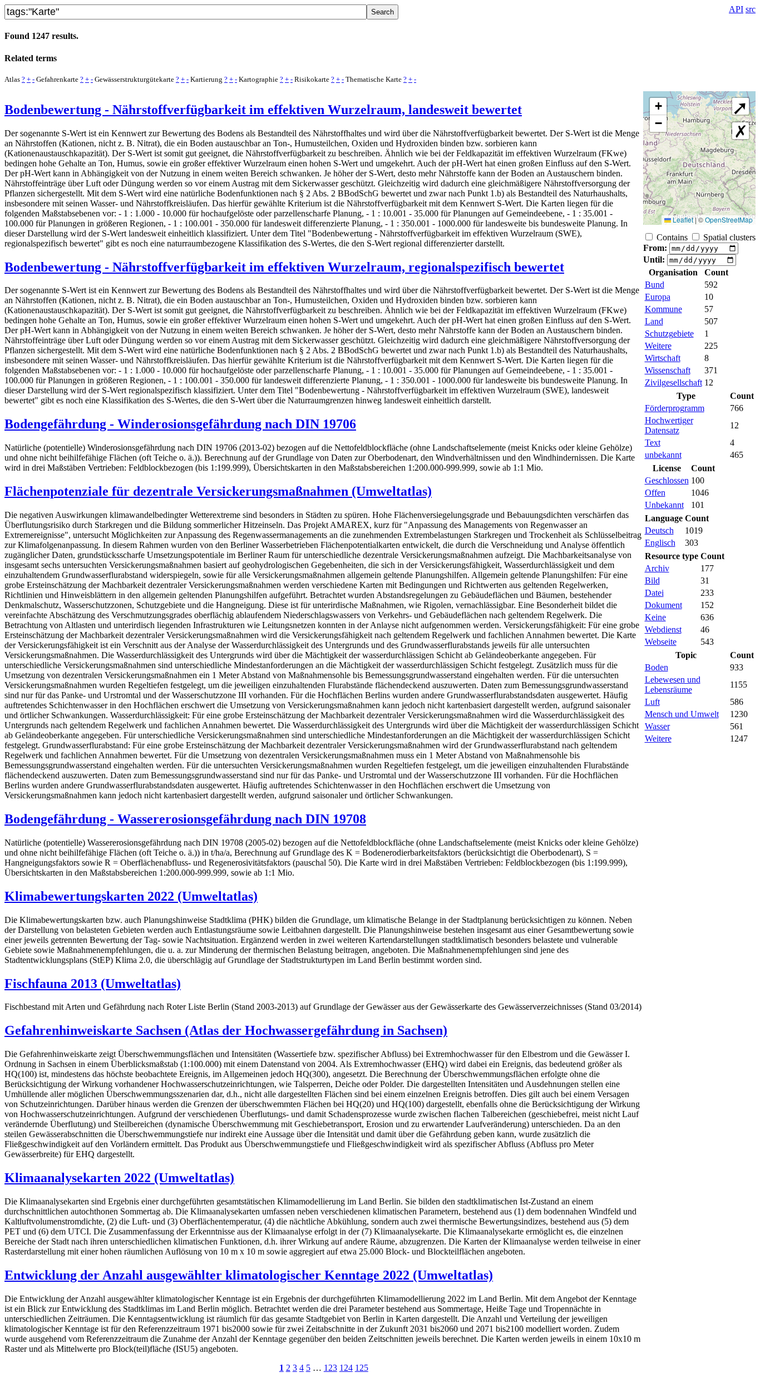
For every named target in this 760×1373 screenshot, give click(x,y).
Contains (672, 237)
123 (330, 1367)
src (751, 9)
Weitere (658, 345)
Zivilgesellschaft (673, 382)
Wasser (657, 726)
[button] (658, 106)
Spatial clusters (729, 237)
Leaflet (682, 219)
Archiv (657, 568)
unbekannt (663, 455)
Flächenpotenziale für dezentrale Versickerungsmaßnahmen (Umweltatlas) (218, 491)
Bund (654, 284)
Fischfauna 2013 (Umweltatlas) (92, 983)
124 (346, 1367)
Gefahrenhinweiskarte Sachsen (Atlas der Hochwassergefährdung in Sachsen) (225, 1030)
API (736, 9)
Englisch (660, 542)
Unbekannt (664, 505)
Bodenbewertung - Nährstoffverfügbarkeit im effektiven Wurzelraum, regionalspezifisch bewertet (284, 267)
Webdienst (663, 629)
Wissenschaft (667, 370)
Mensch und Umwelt (682, 714)
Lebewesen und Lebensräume (672, 684)
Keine (655, 617)
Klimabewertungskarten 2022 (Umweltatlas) (131, 896)
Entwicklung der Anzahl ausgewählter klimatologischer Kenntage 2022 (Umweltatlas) (248, 1275)
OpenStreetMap (729, 219)
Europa (657, 297)
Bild (652, 580)
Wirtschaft (662, 358)
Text (652, 442)
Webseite (661, 641)
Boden (656, 667)
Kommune (663, 309)
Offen (655, 492)
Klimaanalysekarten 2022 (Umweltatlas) (119, 1177)
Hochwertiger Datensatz (669, 425)
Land (654, 321)
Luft (652, 702)
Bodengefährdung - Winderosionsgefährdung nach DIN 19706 (180, 424)
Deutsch (659, 530)
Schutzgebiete (669, 333)
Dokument (663, 605)
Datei (654, 592)
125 (361, 1367)
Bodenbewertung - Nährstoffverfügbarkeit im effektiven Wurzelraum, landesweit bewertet (263, 109)
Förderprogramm (674, 408)
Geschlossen (667, 480)
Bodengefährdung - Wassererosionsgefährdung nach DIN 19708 (185, 819)
